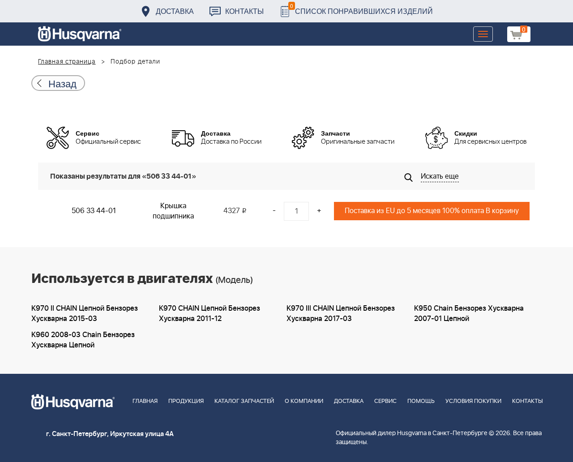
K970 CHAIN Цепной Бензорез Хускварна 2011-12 (209, 313)
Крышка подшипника (173, 211)
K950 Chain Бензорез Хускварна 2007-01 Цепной (469, 313)
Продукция (186, 401)
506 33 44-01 (94, 210)
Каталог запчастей (244, 401)
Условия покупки (473, 401)
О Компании (304, 401)
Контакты (244, 11)
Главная (145, 401)
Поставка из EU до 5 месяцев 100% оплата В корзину (432, 210)
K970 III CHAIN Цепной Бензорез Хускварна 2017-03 (340, 313)
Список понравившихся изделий (361, 9)
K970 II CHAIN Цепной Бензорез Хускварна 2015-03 (84, 313)
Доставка (175, 11)
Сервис (385, 401)
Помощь (421, 401)
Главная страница (67, 61)
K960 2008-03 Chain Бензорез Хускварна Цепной (83, 340)
